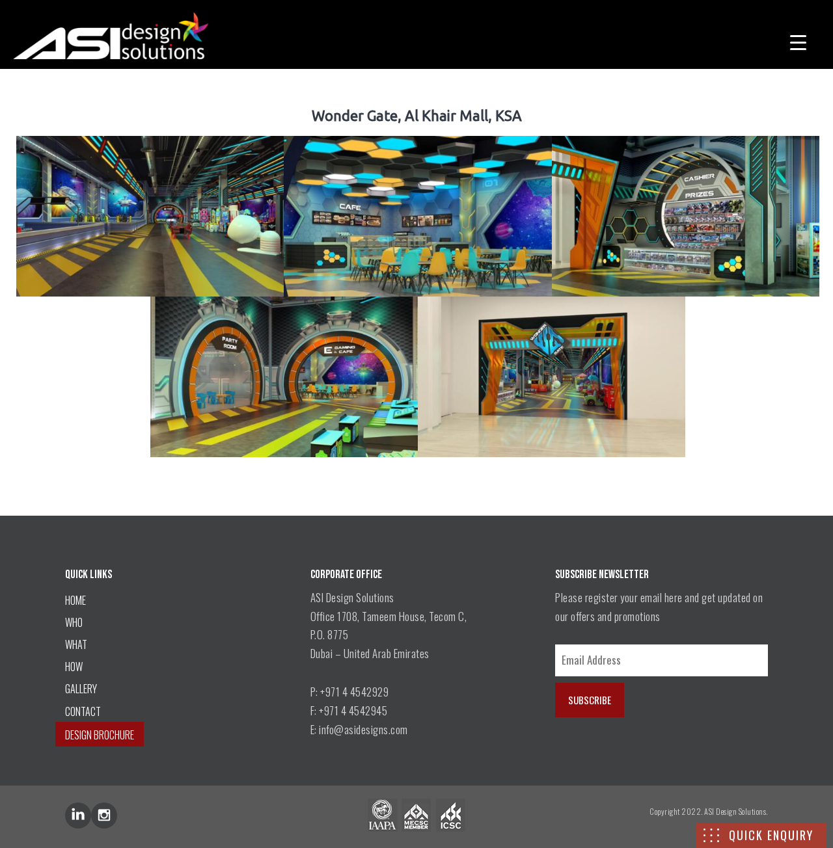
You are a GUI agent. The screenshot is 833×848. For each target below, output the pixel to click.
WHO (74, 622)
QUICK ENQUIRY (771, 835)
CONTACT (83, 711)
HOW (74, 666)
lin (78, 815)
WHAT (76, 644)
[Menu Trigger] (798, 41)
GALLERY (81, 688)
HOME (75, 600)
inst (104, 815)
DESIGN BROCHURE (99, 735)
